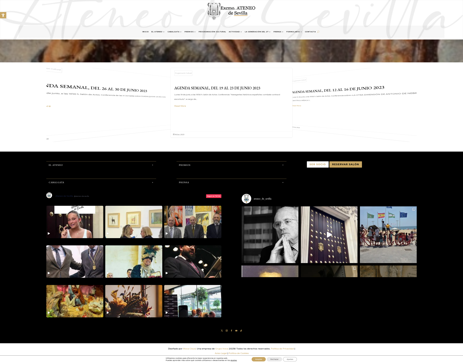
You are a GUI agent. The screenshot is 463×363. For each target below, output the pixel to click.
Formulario (293, 32)
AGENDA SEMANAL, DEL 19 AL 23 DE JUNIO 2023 (97, 102)
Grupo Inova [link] (222, 348)
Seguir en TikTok (213, 196)
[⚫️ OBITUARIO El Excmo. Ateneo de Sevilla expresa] (270, 234)
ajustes (234, 360)
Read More (180, 106)
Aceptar (258, 359)
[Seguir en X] (222, 331)
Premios (189, 32)
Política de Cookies (239, 353)
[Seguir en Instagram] (227, 331)
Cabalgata (174, 32)
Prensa (277, 32)
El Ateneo (157, 32)
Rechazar (274, 359)
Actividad (234, 32)
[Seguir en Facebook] (231, 331)
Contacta (310, 32)
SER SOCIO (318, 164)
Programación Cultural (212, 32)
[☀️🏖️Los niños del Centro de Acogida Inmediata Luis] (388, 234)
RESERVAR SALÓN (345, 164)
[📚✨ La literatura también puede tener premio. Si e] (329, 234)
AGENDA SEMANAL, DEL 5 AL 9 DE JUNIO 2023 (365, 102)
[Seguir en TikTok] (241, 331)
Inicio (145, 32)
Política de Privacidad (282, 348)
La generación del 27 (257, 32)
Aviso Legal (221, 353)
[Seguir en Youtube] (236, 331)
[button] (3, 15)
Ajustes (290, 359)
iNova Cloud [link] (189, 348)
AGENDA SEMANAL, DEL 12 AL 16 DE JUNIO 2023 (231, 102)
